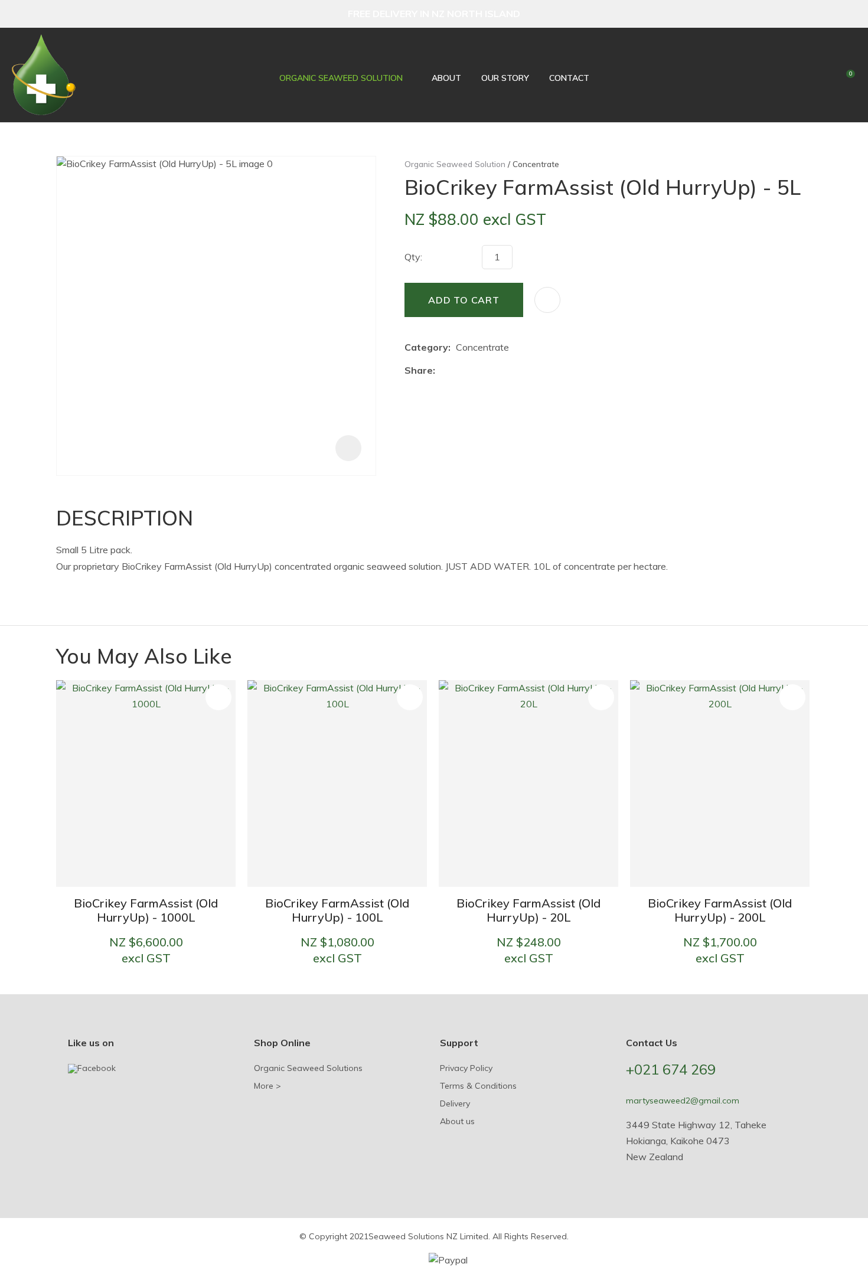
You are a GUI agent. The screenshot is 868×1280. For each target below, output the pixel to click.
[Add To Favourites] (547, 300)
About (446, 78)
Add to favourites (218, 697)
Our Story (505, 78)
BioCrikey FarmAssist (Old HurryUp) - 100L (337, 910)
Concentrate (536, 164)
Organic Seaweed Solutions (308, 1068)
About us (457, 1121)
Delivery (455, 1103)
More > (267, 1085)
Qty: (413, 257)
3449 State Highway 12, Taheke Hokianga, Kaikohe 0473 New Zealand (696, 1141)
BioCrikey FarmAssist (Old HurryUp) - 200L (720, 910)
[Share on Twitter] (458, 370)
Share (418, 370)
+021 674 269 (671, 1069)
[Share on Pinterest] (494, 370)
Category (426, 347)
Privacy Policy (466, 1068)
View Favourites (823, 77)
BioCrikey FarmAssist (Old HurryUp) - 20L (528, 910)
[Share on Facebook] (442, 370)
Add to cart (464, 300)
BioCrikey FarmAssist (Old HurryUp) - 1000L (146, 910)
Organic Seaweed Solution (341, 78)
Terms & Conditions (478, 1085)
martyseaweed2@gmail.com (682, 1100)
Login (803, 75)
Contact (569, 78)
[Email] (476, 370)
